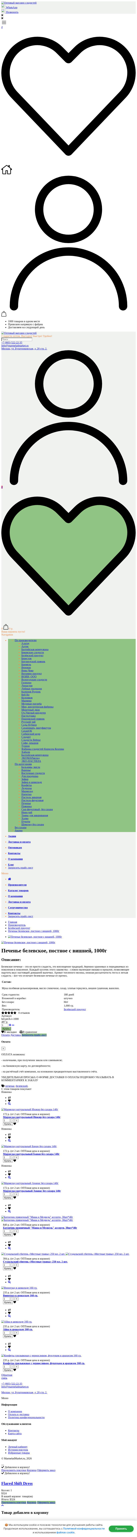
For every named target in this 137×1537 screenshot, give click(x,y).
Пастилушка (28, 715)
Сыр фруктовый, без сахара (37, 809)
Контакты (13, 1430)
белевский (22, 1086)
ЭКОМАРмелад (30, 758)
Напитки (26, 794)
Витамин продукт (31, 673)
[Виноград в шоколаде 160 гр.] (9, 1282)
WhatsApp (11, 7)
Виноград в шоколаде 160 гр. (20, 1295)
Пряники (26, 806)
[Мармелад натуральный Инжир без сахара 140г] (9, 1103)
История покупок (18, 1449)
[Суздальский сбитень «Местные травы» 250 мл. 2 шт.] (9, 1248)
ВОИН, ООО (29, 676)
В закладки (10, 1032)
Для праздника (29, 776)
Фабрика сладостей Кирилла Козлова (42, 749)
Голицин (26, 682)
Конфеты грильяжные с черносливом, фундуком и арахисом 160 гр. (44, 1363)
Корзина (31, 1470)
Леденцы (26, 788)
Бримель (26, 664)
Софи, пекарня (29, 743)
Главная (12, 922)
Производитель (17, 925)
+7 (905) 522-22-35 (11, 342)
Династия (26, 685)
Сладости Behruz (31, 739)
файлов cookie (65, 1532)
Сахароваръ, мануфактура (36, 727)
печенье (9, 1086)
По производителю (26, 640)
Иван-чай (26, 812)
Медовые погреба (31, 703)
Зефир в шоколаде (31, 782)
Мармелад (27, 791)
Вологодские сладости (34, 679)
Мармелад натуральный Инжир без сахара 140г (31, 1117)
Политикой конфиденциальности (84, 1528)
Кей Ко (25, 694)
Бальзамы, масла (30, 767)
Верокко (26, 667)
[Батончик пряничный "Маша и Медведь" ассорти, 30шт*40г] (9, 1211)
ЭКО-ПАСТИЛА (31, 761)
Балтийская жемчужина (34, 649)
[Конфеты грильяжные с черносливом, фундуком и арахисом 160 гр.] (9, 1349)
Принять (121, 1528)
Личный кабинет (17, 1446)
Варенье (26, 770)
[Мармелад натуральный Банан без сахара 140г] (9, 1140)
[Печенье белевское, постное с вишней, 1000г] (28, 942)
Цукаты (25, 821)
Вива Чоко (27, 670)
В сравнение (30, 1032)
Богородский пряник (33, 661)
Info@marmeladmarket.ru (15, 345)
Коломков (27, 697)
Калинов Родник (31, 691)
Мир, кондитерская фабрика (37, 706)
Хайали (25, 752)
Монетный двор (30, 709)
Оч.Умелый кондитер (33, 712)
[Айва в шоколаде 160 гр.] (9, 1316)
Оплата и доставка (18, 1414)
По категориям (23, 764)
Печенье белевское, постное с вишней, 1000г (33, 931)
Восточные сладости (33, 773)
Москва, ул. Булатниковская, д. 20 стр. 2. (24, 348)
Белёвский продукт (32, 655)
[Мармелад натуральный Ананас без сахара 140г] (9, 1177)
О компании (15, 1411)
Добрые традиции (31, 688)
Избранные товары (19, 1452)
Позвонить (11, 12)
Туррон (25, 746)
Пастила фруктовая (32, 800)
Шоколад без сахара (32, 824)
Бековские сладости (32, 652)
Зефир (24, 779)
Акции (19, 830)
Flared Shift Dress (17, 1483)
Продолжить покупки (13, 1470)
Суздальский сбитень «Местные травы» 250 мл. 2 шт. (35, 1261)
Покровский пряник (33, 718)
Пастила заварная (31, 797)
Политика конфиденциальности (26, 1417)
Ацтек (25, 646)
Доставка (15, 1035)
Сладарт (26, 736)
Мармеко (26, 700)
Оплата (5, 1035)
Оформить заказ (46, 1470)
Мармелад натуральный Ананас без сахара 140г (32, 1190)
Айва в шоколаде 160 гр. (18, 1329)
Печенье (26, 803)
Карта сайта (15, 1433)
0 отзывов (24, 1012)
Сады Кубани (29, 724)
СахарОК (26, 730)
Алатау (25, 643)
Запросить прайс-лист (20, 867)
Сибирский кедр (30, 733)
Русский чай (28, 721)
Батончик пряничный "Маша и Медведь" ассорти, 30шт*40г (40, 1227)
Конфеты (26, 785)
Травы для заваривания (34, 815)
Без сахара (20, 827)
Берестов (26, 658)
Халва (24, 818)
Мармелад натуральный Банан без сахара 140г (31, 1154)
